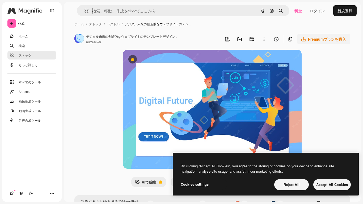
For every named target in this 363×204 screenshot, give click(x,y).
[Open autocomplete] (84, 11)
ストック (95, 24)
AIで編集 (146, 183)
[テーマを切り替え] (31, 193)
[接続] (11, 193)
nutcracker (93, 42)
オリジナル (160, 60)
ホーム (79, 24)
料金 (298, 10)
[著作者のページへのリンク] (79, 39)
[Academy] (21, 193)
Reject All (291, 184)
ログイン (317, 10)
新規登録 (344, 10)
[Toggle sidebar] (52, 10)
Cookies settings (195, 184)
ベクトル (113, 24)
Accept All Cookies (332, 184)
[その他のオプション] (264, 39)
